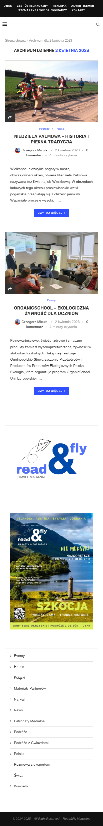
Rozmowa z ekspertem (32, 764)
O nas (8, 5)
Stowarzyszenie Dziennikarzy (42, 10)
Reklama (59, 5)
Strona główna (15, 40)
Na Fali (19, 699)
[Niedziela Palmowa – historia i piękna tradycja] (51, 91)
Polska (19, 754)
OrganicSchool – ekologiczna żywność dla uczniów (51, 310)
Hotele (19, 667)
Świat (18, 775)
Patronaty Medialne (29, 721)
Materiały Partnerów (30, 688)
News (18, 710)
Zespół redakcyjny (32, 5)
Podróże (20, 732)
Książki (19, 677)
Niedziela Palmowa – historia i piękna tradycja (51, 139)
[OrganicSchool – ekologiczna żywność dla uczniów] (51, 263)
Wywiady (21, 786)
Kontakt (78, 10)
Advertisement (83, 5)
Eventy (19, 656)
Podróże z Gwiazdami (31, 743)
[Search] (98, 24)
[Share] (10, 117)
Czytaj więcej (50, 212)
